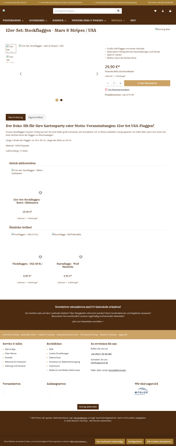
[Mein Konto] (163, 11)
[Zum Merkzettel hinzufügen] (40, 193)
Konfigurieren (135, 441)
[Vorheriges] (21, 73)
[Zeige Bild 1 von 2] (57, 100)
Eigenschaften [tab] (35, 117)
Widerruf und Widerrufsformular (64, 370)
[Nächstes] (97, 73)
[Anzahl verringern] (108, 83)
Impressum (54, 365)
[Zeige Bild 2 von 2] (61, 100)
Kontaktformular (117, 370)
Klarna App (10, 349)
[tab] (16, 117)
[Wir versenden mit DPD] (4, 391)
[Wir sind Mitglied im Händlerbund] (142, 391)
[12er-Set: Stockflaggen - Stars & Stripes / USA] (59, 73)
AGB (51, 349)
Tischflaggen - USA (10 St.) (27, 263)
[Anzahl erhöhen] (120, 83)
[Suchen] (118, 11)
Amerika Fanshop (11, 334)
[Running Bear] (162, 32)
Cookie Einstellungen (59, 353)
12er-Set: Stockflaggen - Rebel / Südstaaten (27, 201)
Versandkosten (80, 418)
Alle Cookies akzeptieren (159, 441)
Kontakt (8, 357)
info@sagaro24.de (99, 362)
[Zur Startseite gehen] (13, 10)
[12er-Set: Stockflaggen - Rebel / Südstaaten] (27, 182)
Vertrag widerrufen (88, 406)
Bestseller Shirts (28, 334)
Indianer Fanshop (46, 334)
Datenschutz (55, 357)
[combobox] (84, 11)
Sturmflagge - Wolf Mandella (68, 265)
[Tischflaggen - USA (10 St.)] (27, 246)
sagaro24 (123, 334)
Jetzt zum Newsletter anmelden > (88, 321)
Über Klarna (10, 353)
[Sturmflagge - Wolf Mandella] (68, 246)
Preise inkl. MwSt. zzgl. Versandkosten (119, 71)
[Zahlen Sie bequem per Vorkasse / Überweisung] (48, 391)
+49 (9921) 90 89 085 (101, 354)
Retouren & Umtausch (15, 361)
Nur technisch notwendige (110, 441)
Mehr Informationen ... (78, 441)
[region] (52, 73)
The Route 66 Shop (89, 334)
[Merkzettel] (155, 11)
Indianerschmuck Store (67, 334)
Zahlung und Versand (15, 365)
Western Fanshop (108, 334)
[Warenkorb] (170, 11)
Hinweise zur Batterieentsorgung (64, 361)
